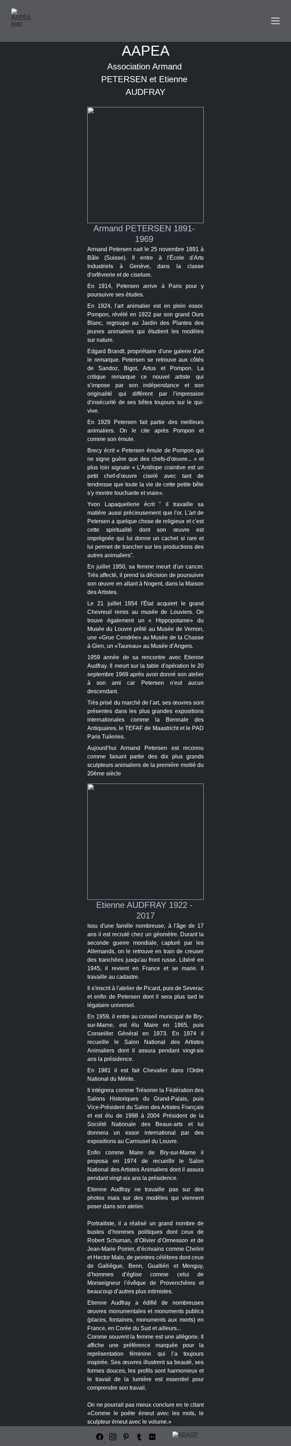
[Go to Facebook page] (99, 1436)
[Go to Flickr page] (152, 1436)
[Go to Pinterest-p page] (126, 1436)
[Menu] (275, 21)
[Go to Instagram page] (112, 1436)
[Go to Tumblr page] (139, 1436)
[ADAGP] (188, 1436)
